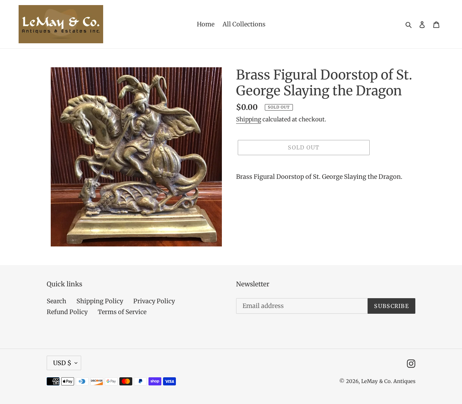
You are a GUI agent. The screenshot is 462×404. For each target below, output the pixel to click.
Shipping (248, 119)
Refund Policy (67, 312)
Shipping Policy (99, 301)
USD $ (62, 363)
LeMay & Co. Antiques (388, 381)
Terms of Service (122, 312)
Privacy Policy (154, 301)
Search (56, 301)
